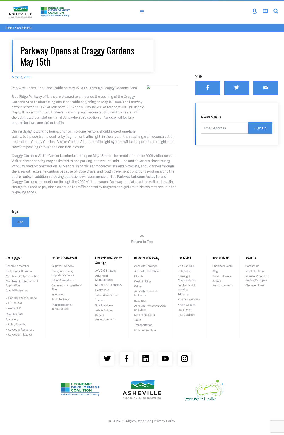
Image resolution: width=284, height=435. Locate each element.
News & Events (23, 27)
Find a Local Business (19, 271)
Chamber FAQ (14, 314)
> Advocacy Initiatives (19, 334)
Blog (20, 222)
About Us (250, 258)
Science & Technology (108, 285)
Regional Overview (62, 266)
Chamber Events (222, 266)
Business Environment (64, 258)
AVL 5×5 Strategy (105, 270)
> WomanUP (13, 308)
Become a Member (17, 266)
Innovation (57, 294)
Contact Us (252, 266)
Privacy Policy (164, 420)
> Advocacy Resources (20, 329)
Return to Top (142, 241)
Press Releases (221, 276)
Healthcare (102, 290)
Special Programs (16, 290)
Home (9, 27)
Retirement (184, 271)
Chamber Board (255, 285)
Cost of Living (142, 281)
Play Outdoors (186, 315)
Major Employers (144, 315)
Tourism (100, 300)
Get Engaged (13, 258)
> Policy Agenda (16, 324)
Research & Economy (146, 258)
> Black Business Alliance (21, 298)
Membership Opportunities (22, 276)
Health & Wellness (189, 299)
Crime (138, 286)
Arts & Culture (104, 310)
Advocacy (12, 319)
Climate (139, 276)
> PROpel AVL (14, 303)
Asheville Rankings (145, 266)
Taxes (137, 320)
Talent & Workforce (63, 280)
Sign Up (260, 127)
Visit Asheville (186, 266)
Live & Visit (184, 258)
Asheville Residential (146, 271)
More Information (145, 330)
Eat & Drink (184, 309)
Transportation (143, 325)
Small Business (60, 299)
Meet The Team (254, 271)
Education (140, 300)
